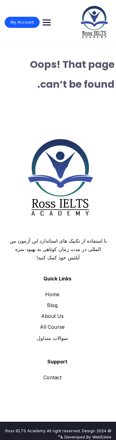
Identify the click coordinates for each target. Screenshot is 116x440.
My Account (22, 22)
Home (52, 294)
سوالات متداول (52, 338)
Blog (52, 305)
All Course (52, 327)
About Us (52, 316)
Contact (52, 377)
